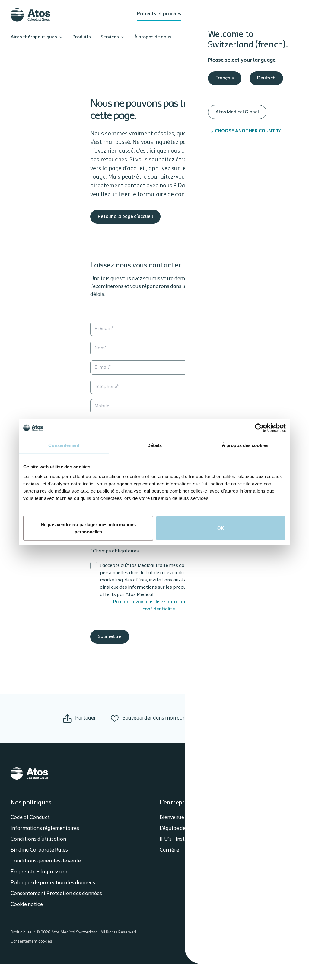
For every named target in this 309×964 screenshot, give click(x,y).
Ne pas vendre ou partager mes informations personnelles (88, 528)
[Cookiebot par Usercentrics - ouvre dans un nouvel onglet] (259, 427)
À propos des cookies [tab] (245, 445)
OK (220, 527)
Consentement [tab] (63, 445)
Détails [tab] (154, 445)
